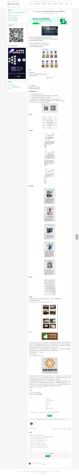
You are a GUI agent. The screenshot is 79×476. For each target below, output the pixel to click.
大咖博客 (43, 3)
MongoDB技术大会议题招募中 (13, 20)
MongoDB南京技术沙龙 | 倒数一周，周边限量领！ (38, 443)
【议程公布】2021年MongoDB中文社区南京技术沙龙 (38, 445)
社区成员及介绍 (37, 3)
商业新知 (57, 471)
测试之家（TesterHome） (51, 471)
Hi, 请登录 (9, 1)
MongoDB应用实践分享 (32, 428)
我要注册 (13, 1)
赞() (50, 415)
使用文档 (55, 3)
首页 (31, 3)
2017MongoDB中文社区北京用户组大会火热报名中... (50, 11)
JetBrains (59, 471)
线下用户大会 (52, 13)
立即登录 (47, 456)
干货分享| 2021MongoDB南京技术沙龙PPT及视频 (38, 438)
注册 (52, 456)
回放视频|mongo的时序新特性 (13, 18)
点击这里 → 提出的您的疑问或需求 (53, 412)
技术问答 (49, 3)
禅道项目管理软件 (45, 471)
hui (35, 422)
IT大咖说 (41, 471)
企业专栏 (66, 3)
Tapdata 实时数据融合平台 (12, 85)
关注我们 (69, 1)
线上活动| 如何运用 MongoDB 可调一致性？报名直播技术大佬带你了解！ (42, 436)
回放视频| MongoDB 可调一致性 (13, 15)
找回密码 (17, 1)
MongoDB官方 (20, 471)
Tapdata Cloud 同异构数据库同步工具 (14, 87)
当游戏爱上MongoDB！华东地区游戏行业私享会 (38, 440)
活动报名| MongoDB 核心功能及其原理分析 (37, 435)
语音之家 (9, 88)
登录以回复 (43, 464)
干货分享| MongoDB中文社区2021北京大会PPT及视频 (38, 447)
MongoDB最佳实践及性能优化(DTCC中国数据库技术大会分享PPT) (61, 429)
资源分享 (61, 3)
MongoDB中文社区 (13, 4)
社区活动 (18, 7)
